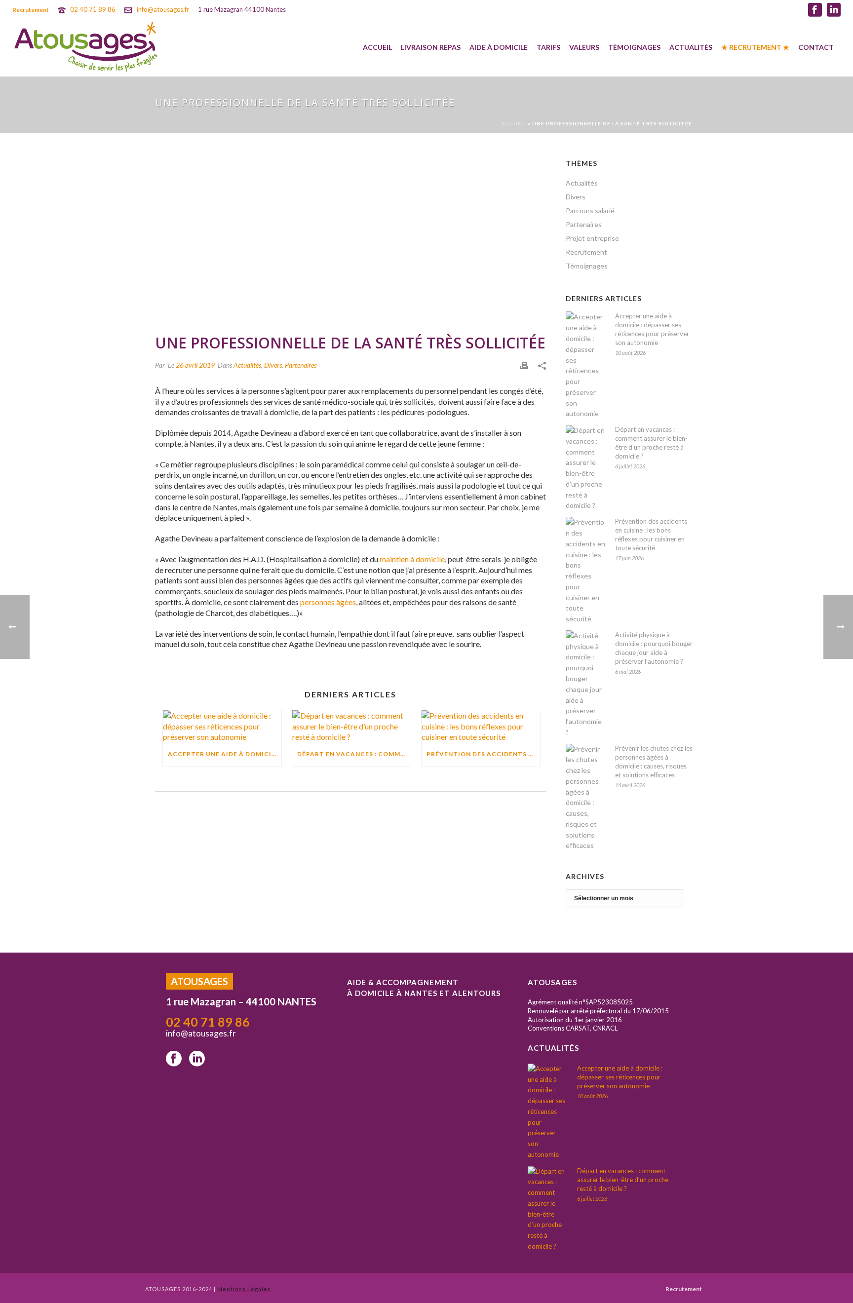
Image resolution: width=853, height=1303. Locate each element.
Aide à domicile (498, 47)
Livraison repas (431, 47)
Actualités (690, 47)
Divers (273, 365)
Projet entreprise (592, 238)
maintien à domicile (412, 559)
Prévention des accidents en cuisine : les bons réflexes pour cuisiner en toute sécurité (651, 534)
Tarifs (548, 47)
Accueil (377, 47)
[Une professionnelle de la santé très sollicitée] (350, 240)
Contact (816, 47)
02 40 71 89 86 (93, 9)
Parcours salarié (590, 210)
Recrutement (586, 252)
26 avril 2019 (195, 365)
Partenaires (300, 365)
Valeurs (584, 47)
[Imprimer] (524, 364)
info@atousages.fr (163, 9)
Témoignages (634, 47)
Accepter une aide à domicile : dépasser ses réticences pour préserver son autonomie (652, 329)
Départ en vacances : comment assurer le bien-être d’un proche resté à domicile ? (651, 442)
